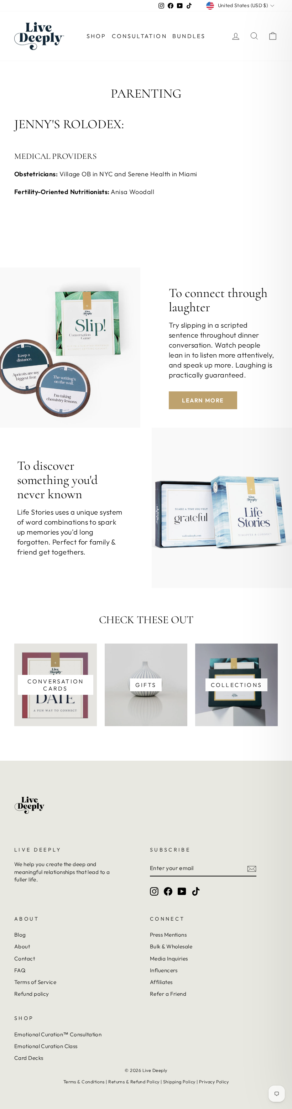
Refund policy (31, 993)
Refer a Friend (168, 993)
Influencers (164, 970)
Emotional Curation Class (46, 1046)
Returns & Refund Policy (133, 1081)
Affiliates (161, 982)
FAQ (19, 970)
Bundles (188, 36)
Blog (20, 934)
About (22, 946)
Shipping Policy (179, 1081)
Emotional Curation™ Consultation (57, 1034)
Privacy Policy (214, 1081)
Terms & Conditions (84, 1081)
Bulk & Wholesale (171, 946)
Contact (24, 958)
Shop (96, 36)
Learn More (203, 400)
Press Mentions (168, 934)
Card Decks (28, 1058)
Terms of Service (35, 982)
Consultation (139, 36)
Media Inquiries (169, 958)
